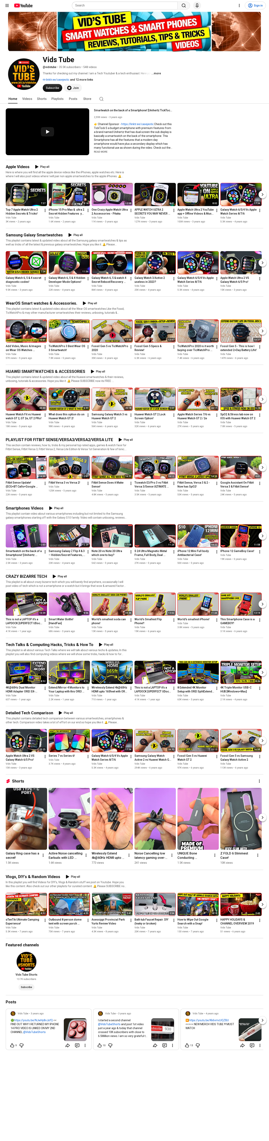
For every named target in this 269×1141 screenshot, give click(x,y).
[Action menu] (85, 1045)
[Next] (262, 194)
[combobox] (126, 5)
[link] (49, 1030)
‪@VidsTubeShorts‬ (34, 1032)
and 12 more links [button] (81, 79)
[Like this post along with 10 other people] (99, 1045)
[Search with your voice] (197, 5)
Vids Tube (11, 217)
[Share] (68, 1045)
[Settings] (239, 5)
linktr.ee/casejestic (57, 79)
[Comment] (77, 1045)
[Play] (47, 131)
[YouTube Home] (23, 5)
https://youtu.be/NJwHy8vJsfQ (33, 1020)
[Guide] (7, 5)
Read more (101, 151)
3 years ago (37, 1013)
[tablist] (134, 99)
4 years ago (212, 1013)
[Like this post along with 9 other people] (12, 1045)
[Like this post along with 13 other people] (187, 1045)
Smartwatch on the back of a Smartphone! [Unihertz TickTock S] (133, 110)
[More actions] (45, 210)
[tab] (13, 99)
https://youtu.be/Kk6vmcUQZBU (209, 1020)
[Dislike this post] (21, 1045)
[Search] (183, 5)
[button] (101, 152)
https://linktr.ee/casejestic (137, 124)
